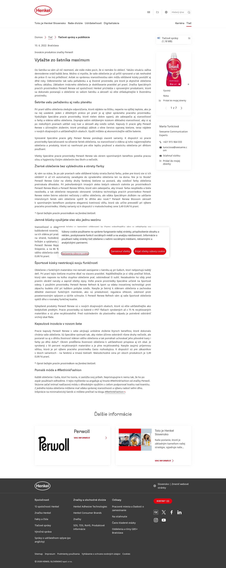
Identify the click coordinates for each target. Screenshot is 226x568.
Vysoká (166, 90)
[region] (113, 242)
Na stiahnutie (119, 516)
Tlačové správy (43, 525)
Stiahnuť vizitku (171, 155)
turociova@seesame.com (175, 149)
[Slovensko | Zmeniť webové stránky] (166, 12)
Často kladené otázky (124, 522)
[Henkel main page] (43, 10)
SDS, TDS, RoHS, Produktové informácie (89, 527)
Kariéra (179, 23)
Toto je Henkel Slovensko (50, 23)
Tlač (188, 23)
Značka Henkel (43, 512)
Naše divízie (75, 23)
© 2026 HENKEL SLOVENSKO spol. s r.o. (53, 562)
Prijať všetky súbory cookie (150, 251)
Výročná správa (43, 531)
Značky (77, 519)
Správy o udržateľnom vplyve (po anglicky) (53, 539)
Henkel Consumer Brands (87, 512)
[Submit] (189, 12)
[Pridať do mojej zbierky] (189, 39)
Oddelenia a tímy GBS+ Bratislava (125, 530)
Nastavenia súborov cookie (75, 253)
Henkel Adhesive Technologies (90, 506)
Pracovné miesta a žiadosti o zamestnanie (128, 508)
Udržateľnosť (93, 23)
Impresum (50, 553)
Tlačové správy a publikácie (74, 37)
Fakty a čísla (41, 519)
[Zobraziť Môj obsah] (157, 12)
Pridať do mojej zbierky (174, 100)
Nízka (166, 95)
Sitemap (39, 553)
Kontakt (161, 501)
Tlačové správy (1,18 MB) (170, 40)
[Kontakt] (149, 12)
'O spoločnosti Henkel (47, 506)
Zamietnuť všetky (120, 251)
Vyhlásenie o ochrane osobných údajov (101, 553)
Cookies (126, 553)
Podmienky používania (68, 553)
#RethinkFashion (114, 391)
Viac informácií (82, 438)
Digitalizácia (111, 23)
